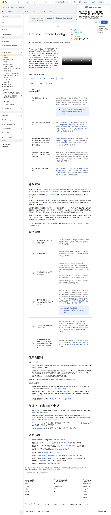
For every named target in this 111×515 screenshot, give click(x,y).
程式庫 (27, 491)
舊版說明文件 (86, 497)
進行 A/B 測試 (50, 452)
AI (18, 11)
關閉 (96, 22)
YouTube (56, 491)
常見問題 (84, 494)
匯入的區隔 (80, 125)
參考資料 (43, 11)
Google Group (86, 489)
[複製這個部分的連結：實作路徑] (41, 232)
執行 (27, 2)
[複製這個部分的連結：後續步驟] (41, 435)
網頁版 (52, 78)
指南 (26, 483)
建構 (19, 2)
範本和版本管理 (71, 303)
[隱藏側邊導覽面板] (21, 512)
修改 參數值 (60, 449)
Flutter (62, 78)
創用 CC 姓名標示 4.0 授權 (53, 468)
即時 (50, 195)
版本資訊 (84, 491)
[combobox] (63, 2)
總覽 (3, 11)
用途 (63, 440)
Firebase (31, 26)
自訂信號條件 (79, 129)
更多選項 (44, 2)
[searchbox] (11, 16)
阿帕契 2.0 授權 (73, 468)
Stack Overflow (86, 486)
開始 (104, 22)
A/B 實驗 (51, 399)
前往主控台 (101, 2)
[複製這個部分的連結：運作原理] (41, 185)
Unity (32, 83)
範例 (50, 11)
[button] (10, 30)
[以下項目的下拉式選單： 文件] (39, 2)
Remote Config (24, 7)
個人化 (63, 141)
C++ (41, 83)
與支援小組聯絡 (86, 483)
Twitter (56, 489)
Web (75, 446)
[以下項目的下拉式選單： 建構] (22, 2)
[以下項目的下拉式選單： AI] (21, 11)
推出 (47, 458)
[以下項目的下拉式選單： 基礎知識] (14, 11)
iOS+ (32, 78)
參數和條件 (51, 443)
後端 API (51, 83)
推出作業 (63, 399)
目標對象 (67, 125)
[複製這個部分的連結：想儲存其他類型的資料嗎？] (64, 406)
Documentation (8, 7)
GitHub (27, 494)
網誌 (93, 2)
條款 (26, 511)
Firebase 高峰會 (58, 486)
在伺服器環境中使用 (44, 220)
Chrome (55, 504)
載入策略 (67, 443)
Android (42, 78)
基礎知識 (10, 11)
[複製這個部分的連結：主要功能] (41, 91)
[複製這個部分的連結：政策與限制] (44, 358)
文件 (35, 2)
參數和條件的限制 (69, 379)
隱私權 (31, 511)
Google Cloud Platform (75, 504)
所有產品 (87, 504)
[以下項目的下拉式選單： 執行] (30, 2)
